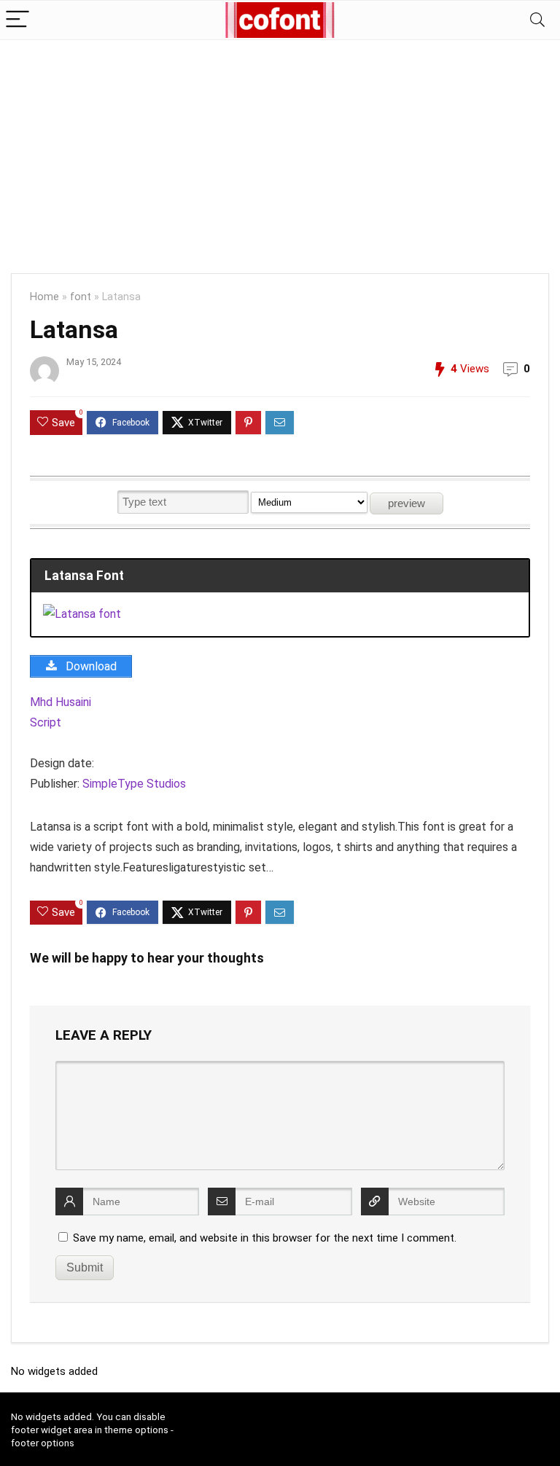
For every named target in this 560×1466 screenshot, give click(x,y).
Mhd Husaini (60, 702)
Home (44, 297)
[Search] (537, 20)
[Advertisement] (280, 149)
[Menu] (17, 20)
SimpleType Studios (134, 784)
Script (45, 722)
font (80, 297)
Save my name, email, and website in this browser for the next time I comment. (264, 1237)
